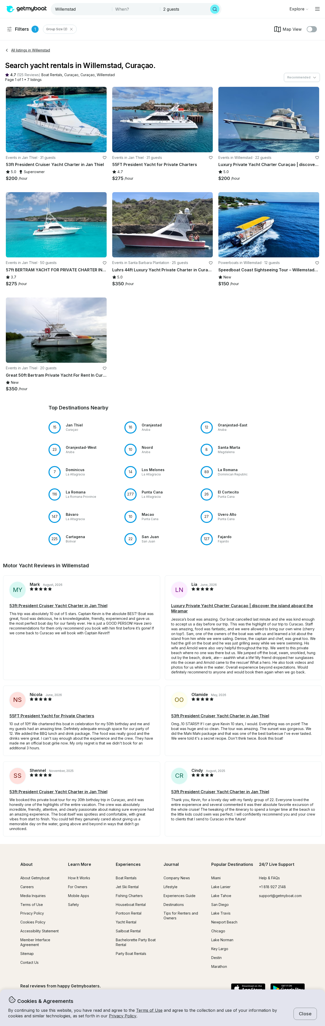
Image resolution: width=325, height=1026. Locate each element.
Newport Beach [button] (224, 922)
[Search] (214, 9)
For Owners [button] (77, 887)
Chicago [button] (218, 931)
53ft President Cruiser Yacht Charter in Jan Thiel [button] (58, 605)
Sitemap (27, 953)
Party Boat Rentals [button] (131, 953)
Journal (171, 864)
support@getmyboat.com (280, 895)
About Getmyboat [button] (35, 878)
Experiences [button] (128, 864)
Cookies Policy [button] (32, 922)
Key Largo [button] (219, 949)
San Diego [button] (220, 904)
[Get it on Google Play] (287, 989)
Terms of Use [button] (149, 1010)
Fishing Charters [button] (129, 895)
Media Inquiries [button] (33, 895)
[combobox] (82, 9)
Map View (292, 29)
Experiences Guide (180, 895)
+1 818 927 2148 (272, 887)
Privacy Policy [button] (122, 1015)
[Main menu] (317, 9)
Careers (27, 887)
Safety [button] (73, 904)
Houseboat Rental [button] (131, 904)
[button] (51, 75)
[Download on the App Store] (248, 989)
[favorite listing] (105, 158)
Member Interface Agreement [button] (35, 942)
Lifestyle (170, 887)
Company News (177, 878)
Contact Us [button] (29, 962)
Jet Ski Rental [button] (127, 887)
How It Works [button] (79, 878)
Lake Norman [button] (222, 940)
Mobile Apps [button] (78, 895)
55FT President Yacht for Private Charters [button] (51, 715)
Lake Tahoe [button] (221, 895)
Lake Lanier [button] (221, 887)
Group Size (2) (56, 29)
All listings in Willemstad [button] (30, 50)
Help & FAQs (269, 878)
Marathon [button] (219, 966)
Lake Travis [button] (221, 913)
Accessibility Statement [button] (39, 931)
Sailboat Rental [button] (128, 931)
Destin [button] (216, 957)
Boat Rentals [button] (126, 878)
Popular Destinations (232, 864)
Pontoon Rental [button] (128, 913)
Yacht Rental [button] (126, 922)
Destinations (174, 904)
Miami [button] (216, 878)
